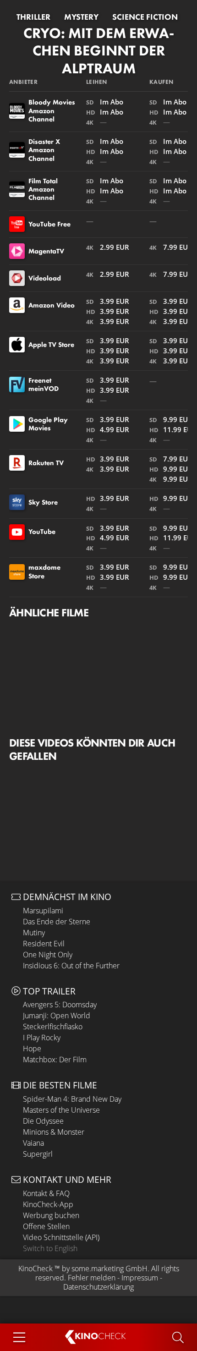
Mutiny (34, 932)
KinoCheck (35, 1268)
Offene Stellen (46, 1226)
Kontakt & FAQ (46, 1193)
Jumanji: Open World (56, 1015)
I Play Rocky (41, 1037)
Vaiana (33, 1143)
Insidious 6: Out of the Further (71, 965)
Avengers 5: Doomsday (60, 1004)
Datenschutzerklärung (98, 1287)
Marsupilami (43, 910)
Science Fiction (145, 16)
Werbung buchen (51, 1215)
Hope (32, 1048)
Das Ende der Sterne (56, 921)
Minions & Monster (53, 1132)
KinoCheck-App (48, 1204)
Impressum (139, 1278)
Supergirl (38, 1154)
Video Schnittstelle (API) (61, 1237)
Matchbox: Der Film (55, 1059)
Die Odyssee (43, 1121)
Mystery (81, 16)
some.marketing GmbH (109, 1268)
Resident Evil (44, 943)
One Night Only (47, 954)
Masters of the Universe (61, 1110)
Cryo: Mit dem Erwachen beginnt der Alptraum (98, 51)
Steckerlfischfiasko (52, 1026)
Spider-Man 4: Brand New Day (72, 1099)
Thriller (33, 16)
